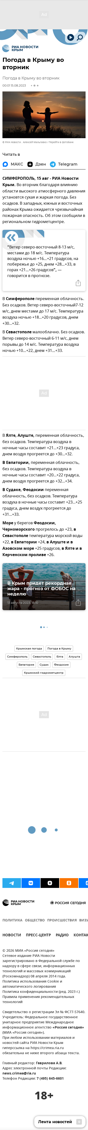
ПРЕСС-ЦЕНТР (38, 936)
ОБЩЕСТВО (35, 920)
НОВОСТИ (11, 936)
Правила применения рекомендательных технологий (38, 999)
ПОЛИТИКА (12, 920)
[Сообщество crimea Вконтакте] (31, 883)
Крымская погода (29, 648)
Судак (44, 664)
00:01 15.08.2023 (14, 85)
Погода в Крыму (59, 648)
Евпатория (26, 664)
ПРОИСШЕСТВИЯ (62, 920)
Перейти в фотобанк (61, 142)
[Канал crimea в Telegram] (11, 883)
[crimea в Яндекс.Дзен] (50, 883)
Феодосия (61, 664)
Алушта (74, 656)
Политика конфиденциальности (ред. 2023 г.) (41, 992)
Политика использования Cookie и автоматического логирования (32, 984)
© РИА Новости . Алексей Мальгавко (24, 142)
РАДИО (62, 936)
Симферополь (17, 656)
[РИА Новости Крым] (20, 48)
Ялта (59, 656)
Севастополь (42, 656)
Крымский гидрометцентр (44, 672)
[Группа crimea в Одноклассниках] (69, 883)
